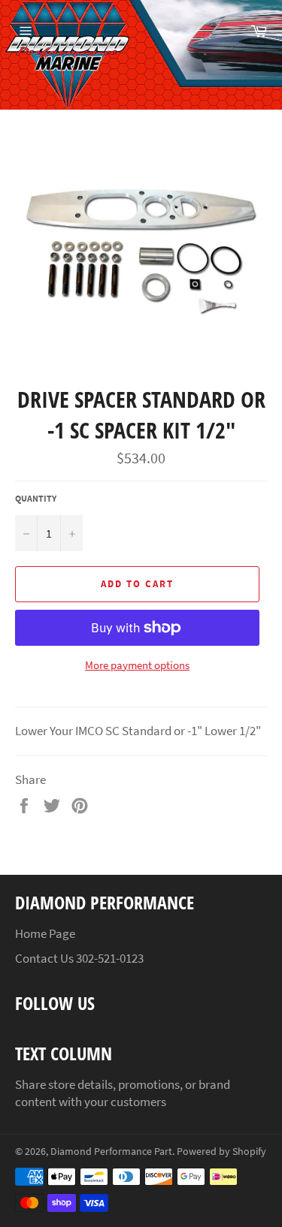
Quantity (35, 498)
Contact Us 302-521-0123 (79, 958)
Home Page (45, 933)
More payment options (137, 665)
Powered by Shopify (221, 1151)
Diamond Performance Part (111, 1151)
